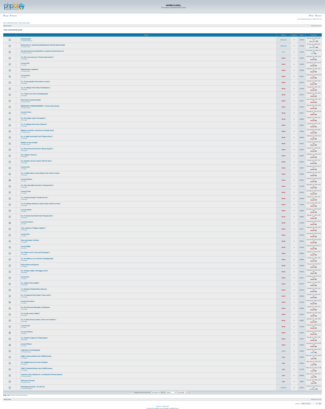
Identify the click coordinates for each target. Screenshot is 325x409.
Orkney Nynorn (26, 352)
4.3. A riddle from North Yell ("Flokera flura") (37, 136)
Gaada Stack (26, 46)
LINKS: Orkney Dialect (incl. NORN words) (36, 356)
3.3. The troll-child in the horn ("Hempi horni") (37, 185)
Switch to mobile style (162, 406)
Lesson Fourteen (27, 222)
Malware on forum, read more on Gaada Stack (37, 130)
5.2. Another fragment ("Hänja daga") (34, 338)
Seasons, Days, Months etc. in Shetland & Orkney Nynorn (41, 374)
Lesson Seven (26, 112)
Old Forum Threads (28, 381)
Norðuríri (283, 387)
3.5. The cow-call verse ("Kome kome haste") (37, 57)
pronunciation (26, 39)
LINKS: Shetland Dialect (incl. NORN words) (36, 368)
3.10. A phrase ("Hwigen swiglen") (33, 228)
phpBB (156, 408)
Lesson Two (25, 63)
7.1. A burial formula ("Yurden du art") (34, 197)
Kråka (283, 351)
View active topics (24, 23)
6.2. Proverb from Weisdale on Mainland (35, 307)
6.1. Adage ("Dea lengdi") (30, 283)
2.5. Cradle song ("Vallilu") (30, 313)
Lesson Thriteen (27, 332)
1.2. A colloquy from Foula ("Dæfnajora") (35, 88)
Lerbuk (24, 65)
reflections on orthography (30, 350)
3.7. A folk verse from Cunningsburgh (34, 94)
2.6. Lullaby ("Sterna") (29, 155)
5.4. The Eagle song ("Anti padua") (33, 118)
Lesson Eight (25, 246)
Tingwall (24, 242)
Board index (7, 25)
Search (319, 16)
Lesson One (25, 234)
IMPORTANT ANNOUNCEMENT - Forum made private (40, 106)
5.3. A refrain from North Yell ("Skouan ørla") (37, 216)
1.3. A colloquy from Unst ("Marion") (34, 124)
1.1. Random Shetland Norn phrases (34, 289)
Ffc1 (283, 52)
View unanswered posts (10, 23)
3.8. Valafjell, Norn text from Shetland (34, 362)
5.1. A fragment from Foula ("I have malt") (36, 295)
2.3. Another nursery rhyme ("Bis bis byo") (36, 161)
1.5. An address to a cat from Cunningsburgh (37, 258)
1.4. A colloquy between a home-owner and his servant (40, 204)
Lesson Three (26, 191)
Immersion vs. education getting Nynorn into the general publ (43, 45)
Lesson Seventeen (27, 301)
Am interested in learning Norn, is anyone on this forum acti (42, 51)
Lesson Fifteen (26, 344)
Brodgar (24, 59)
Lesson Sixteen (26, 179)
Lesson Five (25, 167)
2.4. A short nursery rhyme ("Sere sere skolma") (38, 320)
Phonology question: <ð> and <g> (33, 387)
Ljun (283, 357)
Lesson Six (25, 277)
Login (7, 16)
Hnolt (283, 58)
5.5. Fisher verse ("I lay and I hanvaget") (35, 252)
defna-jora (283, 40)
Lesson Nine (25, 75)
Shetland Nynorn (27, 40)
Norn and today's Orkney (30, 240)
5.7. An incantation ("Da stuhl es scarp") (35, 82)
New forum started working (30, 100)
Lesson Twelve (26, 210)
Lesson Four (25, 326)
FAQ (312, 16)
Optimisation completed (29, 69)
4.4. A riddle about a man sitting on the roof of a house (40, 173)
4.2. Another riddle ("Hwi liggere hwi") (34, 271)
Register (14, 16)
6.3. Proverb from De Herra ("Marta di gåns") (37, 149)
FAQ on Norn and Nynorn (30, 265)
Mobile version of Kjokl (29, 143)
